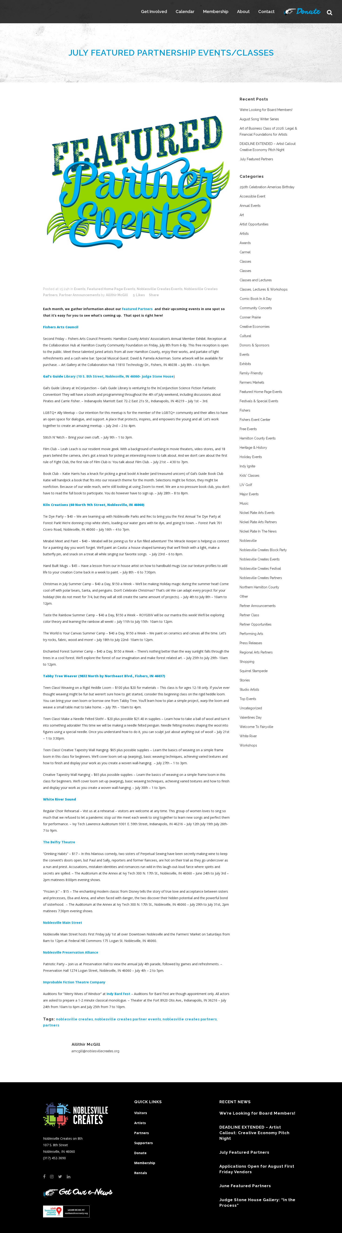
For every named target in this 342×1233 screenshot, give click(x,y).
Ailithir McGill (117, 295)
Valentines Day (251, 717)
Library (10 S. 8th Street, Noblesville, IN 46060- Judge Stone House (108, 376)
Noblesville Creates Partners (261, 578)
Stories (245, 680)
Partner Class (249, 615)
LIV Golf (246, 485)
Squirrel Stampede (254, 671)
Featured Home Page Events (111, 289)
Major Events (249, 494)
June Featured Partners (245, 1185)
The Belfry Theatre (59, 842)
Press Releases (251, 643)
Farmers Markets (252, 382)
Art (242, 215)
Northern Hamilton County (259, 587)
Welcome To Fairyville (256, 727)
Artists (244, 233)
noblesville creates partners (190, 1019)
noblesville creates (74, 1019)
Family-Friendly (251, 373)
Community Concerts (256, 308)
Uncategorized (251, 708)
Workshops (248, 745)
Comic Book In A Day (256, 299)
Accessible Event (252, 196)
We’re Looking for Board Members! (266, 110)
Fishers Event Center (255, 420)
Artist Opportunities (254, 224)
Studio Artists (249, 689)
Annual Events (250, 206)
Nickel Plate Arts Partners (258, 522)
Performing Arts (251, 634)
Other (244, 596)
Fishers (245, 410)
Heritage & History (253, 447)
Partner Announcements (79, 295)
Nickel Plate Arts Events (257, 513)
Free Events (248, 429)
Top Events (248, 699)
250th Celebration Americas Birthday (267, 187)
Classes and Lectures (256, 280)
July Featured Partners (256, 159)
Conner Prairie (250, 317)
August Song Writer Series (259, 119)
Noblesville (248, 541)
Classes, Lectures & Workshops (264, 289)
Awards (245, 243)
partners (51, 1025)
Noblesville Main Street (62, 922)
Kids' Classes (249, 475)
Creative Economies (255, 326)
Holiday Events (251, 457)
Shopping (247, 661)
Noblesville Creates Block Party (263, 550)
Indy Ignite (247, 466)
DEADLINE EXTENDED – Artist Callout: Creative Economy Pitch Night (254, 1133)
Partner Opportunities (256, 624)
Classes (245, 261)
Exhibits (245, 364)
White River (248, 736)
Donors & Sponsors (254, 345)
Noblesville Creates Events (159, 289)
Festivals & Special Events (259, 401)
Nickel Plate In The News (258, 531)
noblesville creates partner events (128, 1019)
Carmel (245, 252)
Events (79, 289)
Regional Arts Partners (256, 652)
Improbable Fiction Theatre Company (74, 982)
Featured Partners (138, 309)
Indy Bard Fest (118, 994)
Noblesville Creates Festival (260, 568)
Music (244, 503)
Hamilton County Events (258, 438)
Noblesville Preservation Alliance (70, 952)
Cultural (245, 336)
